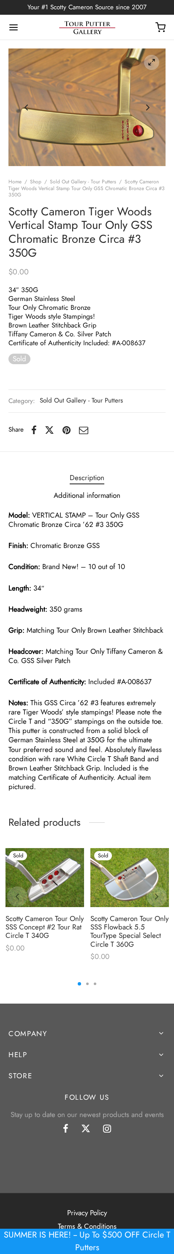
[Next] (157, 896)
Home (15, 181)
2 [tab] (87, 984)
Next (147, 107)
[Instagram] (107, 1129)
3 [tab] (95, 984)
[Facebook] (34, 430)
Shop (35, 181)
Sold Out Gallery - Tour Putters (83, 181)
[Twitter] (86, 1129)
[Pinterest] (66, 430)
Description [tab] (87, 478)
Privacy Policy (87, 1213)
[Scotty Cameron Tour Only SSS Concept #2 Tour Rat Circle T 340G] (44, 877)
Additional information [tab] (87, 495)
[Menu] (13, 27)
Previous (26, 107)
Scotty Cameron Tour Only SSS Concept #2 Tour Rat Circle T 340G (44, 926)
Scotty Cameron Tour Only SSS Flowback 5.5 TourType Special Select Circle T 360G (129, 931)
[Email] (83, 430)
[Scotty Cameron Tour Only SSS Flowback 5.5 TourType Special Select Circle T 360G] (129, 877)
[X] (49, 430)
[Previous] (17, 896)
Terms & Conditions (87, 1226)
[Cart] (160, 27)
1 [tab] (79, 983)
